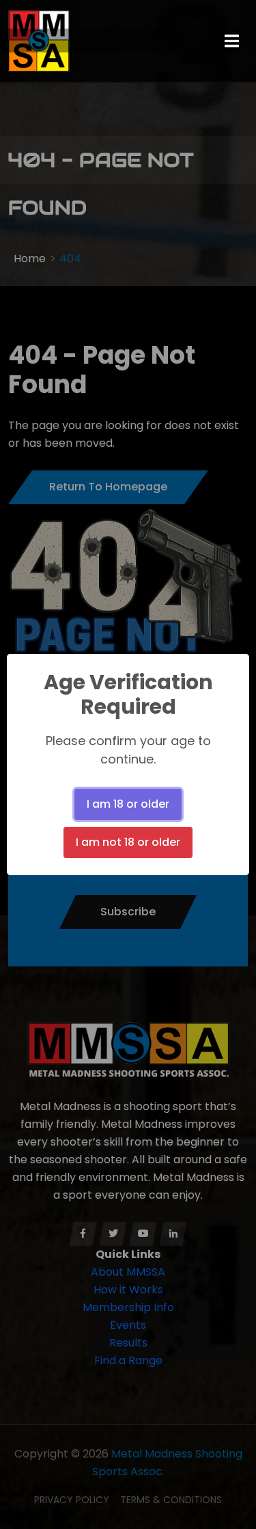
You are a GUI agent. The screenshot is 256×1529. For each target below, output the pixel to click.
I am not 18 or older (128, 842)
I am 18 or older (128, 804)
